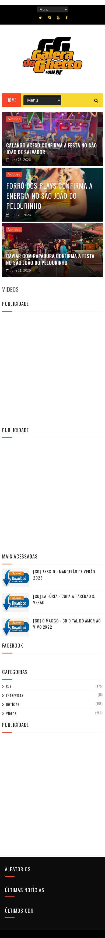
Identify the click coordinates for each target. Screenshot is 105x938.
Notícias (14, 119)
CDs (8, 686)
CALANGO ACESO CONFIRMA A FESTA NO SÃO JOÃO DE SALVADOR (51, 148)
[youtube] (58, 17)
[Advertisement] (52, 368)
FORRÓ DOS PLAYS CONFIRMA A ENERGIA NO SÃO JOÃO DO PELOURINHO (49, 196)
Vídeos (11, 714)
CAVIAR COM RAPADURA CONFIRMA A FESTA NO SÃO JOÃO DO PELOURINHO (50, 259)
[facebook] (66, 17)
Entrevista (14, 695)
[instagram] (49, 17)
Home (11, 100)
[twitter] (40, 17)
